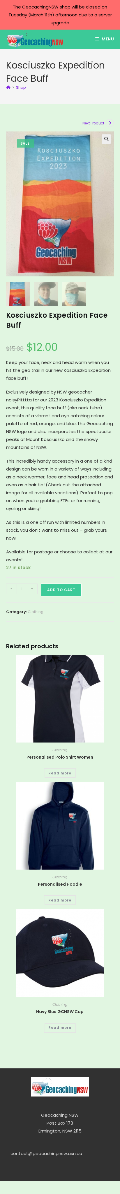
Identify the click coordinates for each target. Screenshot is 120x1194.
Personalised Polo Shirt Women (60, 757)
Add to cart (61, 589)
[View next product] (110, 123)
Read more (59, 773)
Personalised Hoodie (60, 884)
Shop (21, 87)
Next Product (93, 123)
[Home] (8, 87)
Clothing (35, 612)
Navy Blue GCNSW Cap (60, 1012)
